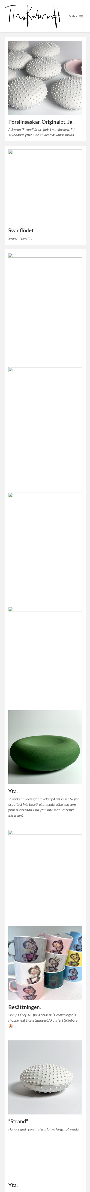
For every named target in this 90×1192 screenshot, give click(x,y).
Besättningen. (24, 1007)
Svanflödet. (21, 230)
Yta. (13, 791)
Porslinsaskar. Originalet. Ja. (41, 122)
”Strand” (18, 1121)
